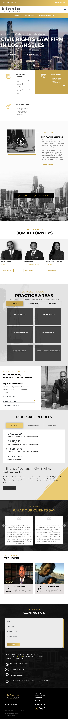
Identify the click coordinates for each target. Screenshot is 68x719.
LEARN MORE (48, 165)
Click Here (50, 16)
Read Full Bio (7, 270)
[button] (66, 525)
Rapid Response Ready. (13, 384)
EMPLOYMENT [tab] (53, 303)
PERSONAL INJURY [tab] (33, 303)
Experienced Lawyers (11, 405)
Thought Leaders (9, 401)
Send (13, 644)
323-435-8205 (61, 2)
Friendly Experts (9, 397)
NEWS (7, 707)
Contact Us (32, 54)
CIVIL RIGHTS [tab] (15, 303)
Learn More (10, 54)
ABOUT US (38, 693)
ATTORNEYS (38, 697)
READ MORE (9, 591)
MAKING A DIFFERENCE (11, 704)
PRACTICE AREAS (40, 695)
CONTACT (37, 700)
